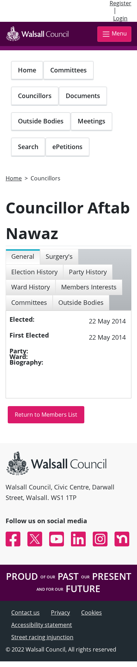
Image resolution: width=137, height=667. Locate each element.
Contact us (25, 612)
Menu (119, 33)
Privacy (60, 612)
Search (28, 146)
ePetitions (67, 146)
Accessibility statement (41, 625)
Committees (68, 70)
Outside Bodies (41, 121)
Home (27, 70)
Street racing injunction (42, 637)
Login (120, 18)
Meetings (91, 121)
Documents (83, 95)
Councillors (35, 95)
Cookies (91, 612)
